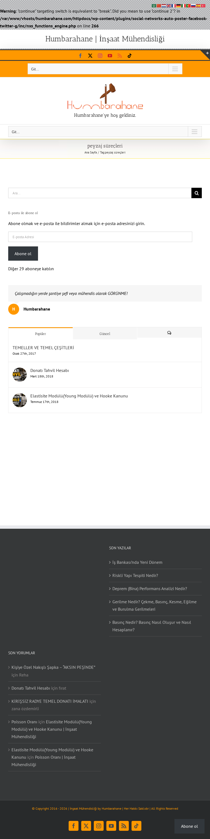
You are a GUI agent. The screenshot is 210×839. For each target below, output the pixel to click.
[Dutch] (164, 5)
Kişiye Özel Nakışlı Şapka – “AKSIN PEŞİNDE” (53, 667)
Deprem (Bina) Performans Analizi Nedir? (149, 588)
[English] (169, 5)
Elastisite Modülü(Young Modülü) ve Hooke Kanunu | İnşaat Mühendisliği (51, 729)
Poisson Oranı (24, 721)
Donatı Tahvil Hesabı (49, 370)
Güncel (105, 334)
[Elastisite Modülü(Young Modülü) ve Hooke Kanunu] (20, 396)
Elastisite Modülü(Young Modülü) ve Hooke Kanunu (79, 396)
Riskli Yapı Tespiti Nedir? (135, 575)
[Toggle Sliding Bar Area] (205, 55)
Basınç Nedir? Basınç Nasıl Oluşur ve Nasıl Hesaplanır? (151, 625)
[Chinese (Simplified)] (159, 5)
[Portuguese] (188, 5)
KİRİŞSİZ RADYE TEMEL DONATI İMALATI (49, 701)
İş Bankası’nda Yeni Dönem (137, 562)
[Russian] (193, 5)
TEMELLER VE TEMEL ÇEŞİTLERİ (43, 347)
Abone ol (22, 253)
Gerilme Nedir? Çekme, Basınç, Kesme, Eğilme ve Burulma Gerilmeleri (154, 605)
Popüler (40, 334)
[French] (173, 5)
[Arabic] (154, 5)
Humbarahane (111, 808)
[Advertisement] (105, 463)
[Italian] (183, 5)
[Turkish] (203, 5)
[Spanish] (198, 5)
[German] (178, 5)
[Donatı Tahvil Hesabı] (20, 370)
